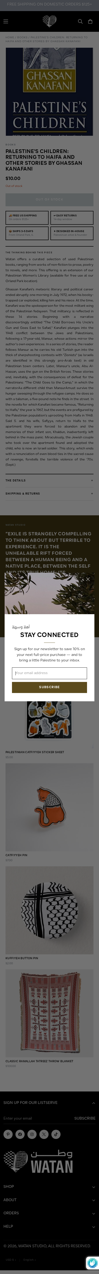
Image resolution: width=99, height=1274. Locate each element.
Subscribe (49, 687)
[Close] (88, 579)
